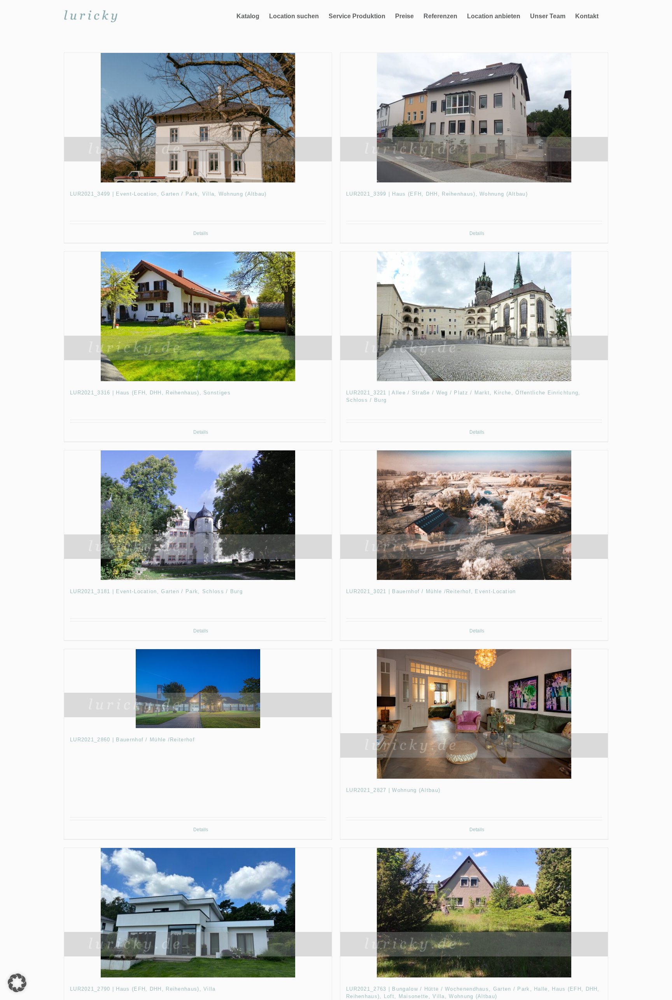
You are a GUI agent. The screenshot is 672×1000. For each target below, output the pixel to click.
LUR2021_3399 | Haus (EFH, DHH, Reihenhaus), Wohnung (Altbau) (437, 194)
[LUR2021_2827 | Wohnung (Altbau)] (474, 714)
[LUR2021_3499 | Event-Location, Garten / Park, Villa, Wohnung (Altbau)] (198, 117)
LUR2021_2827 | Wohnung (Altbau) (393, 790)
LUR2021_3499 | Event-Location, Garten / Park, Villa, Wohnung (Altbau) (168, 194)
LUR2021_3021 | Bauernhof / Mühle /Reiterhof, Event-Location (431, 591)
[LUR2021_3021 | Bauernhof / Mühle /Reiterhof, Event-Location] (474, 515)
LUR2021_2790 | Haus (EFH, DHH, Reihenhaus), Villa (143, 989)
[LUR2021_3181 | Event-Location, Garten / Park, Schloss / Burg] (198, 515)
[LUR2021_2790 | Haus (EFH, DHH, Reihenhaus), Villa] (198, 912)
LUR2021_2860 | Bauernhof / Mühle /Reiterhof (132, 740)
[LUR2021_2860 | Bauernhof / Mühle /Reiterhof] (198, 688)
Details (200, 233)
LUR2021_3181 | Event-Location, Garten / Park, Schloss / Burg (156, 591)
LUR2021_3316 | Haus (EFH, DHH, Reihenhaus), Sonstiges (150, 393)
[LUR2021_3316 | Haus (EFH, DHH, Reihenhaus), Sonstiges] (198, 316)
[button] (17, 983)
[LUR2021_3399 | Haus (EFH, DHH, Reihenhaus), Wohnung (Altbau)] (474, 117)
